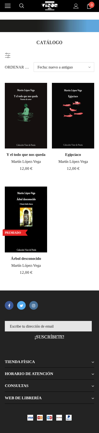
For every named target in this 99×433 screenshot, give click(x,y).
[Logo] (49, 6)
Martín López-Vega (26, 162)
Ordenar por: (17, 67)
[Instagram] (33, 305)
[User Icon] (76, 6)
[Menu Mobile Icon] (8, 6)
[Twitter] (21, 305)
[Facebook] (9, 305)
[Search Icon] (21, 6)
